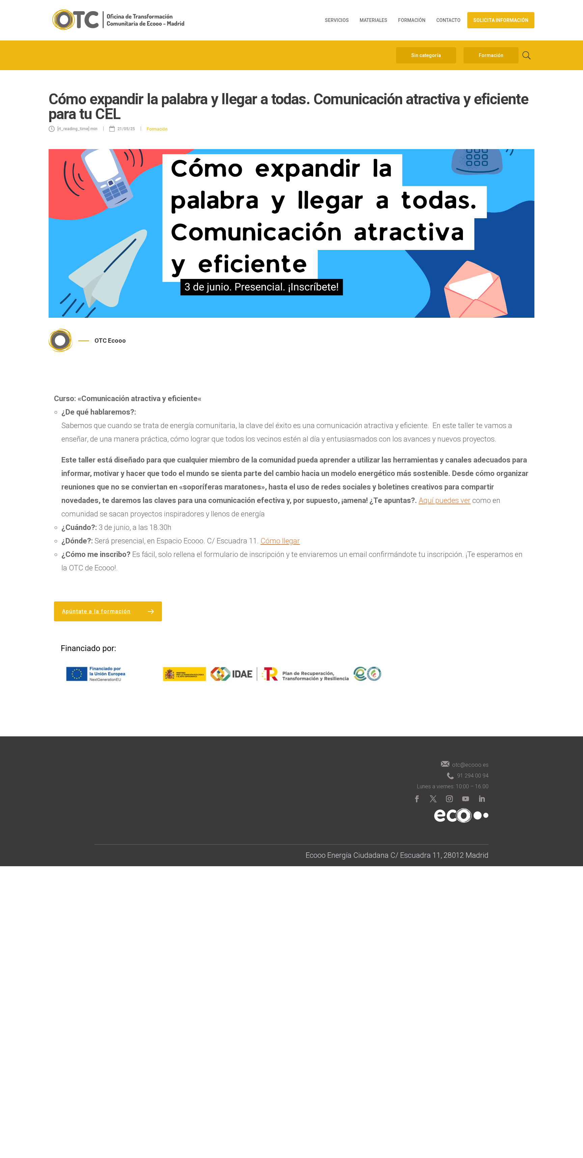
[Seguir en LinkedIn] (482, 799)
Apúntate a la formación (96, 611)
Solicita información (500, 20)
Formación (411, 20)
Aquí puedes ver (445, 500)
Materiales (373, 20)
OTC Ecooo (110, 340)
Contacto (448, 20)
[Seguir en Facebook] (417, 799)
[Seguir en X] (433, 799)
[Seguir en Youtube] (465, 799)
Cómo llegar (280, 541)
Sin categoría (426, 55)
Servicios (337, 20)
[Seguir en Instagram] (449, 799)
